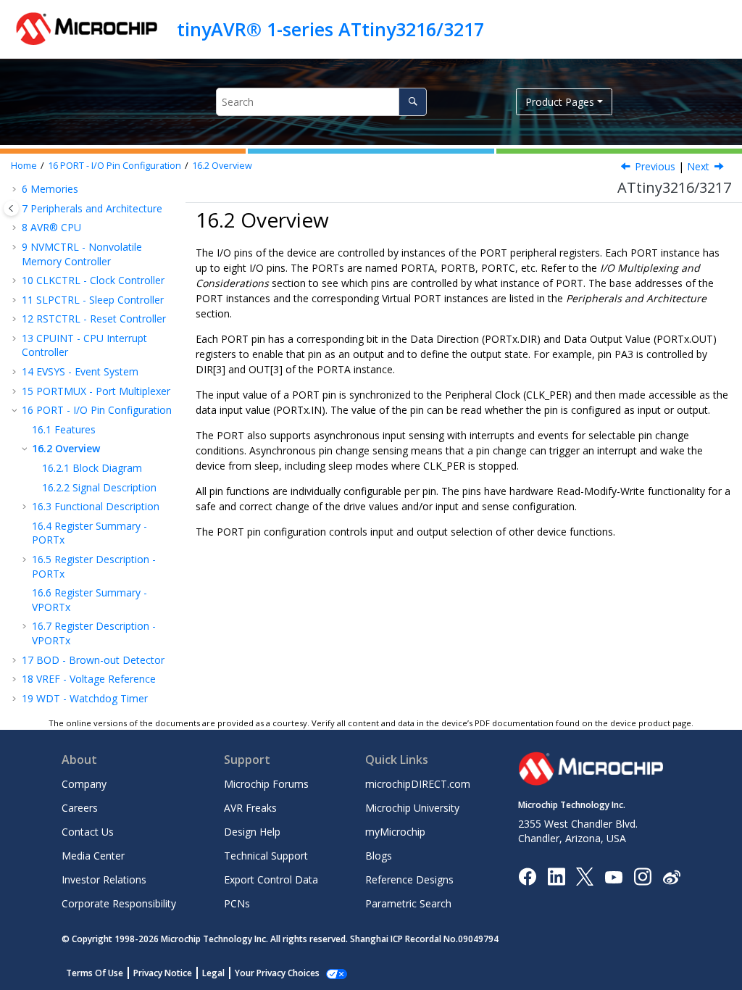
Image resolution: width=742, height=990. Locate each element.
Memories (50, 189)
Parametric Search (408, 903)
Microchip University (412, 808)
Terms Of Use (94, 973)
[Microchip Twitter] (584, 876)
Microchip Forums (266, 784)
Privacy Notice (162, 973)
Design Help (252, 832)
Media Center (93, 855)
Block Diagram (92, 468)
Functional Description (95, 506)
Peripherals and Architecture (92, 208)
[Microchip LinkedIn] (556, 876)
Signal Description (99, 487)
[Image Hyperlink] (613, 876)
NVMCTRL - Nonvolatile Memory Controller (82, 254)
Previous (655, 166)
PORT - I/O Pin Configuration (114, 165)
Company (84, 784)
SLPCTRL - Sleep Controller (93, 300)
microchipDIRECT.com (417, 784)
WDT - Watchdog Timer (85, 698)
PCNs (237, 903)
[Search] (413, 102)
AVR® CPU (51, 227)
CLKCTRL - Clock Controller (93, 280)
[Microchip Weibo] (671, 876)
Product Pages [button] (559, 102)
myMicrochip (395, 832)
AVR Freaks (250, 808)
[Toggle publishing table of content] (11, 208)
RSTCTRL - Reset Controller (94, 318)
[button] (16, 189)
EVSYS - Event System (80, 371)
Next (698, 166)
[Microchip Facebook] (527, 876)
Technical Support (266, 855)
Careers (80, 808)
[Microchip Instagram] (642, 876)
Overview (222, 165)
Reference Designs (409, 879)
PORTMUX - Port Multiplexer (96, 391)
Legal (213, 973)
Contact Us (88, 832)
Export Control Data (271, 879)
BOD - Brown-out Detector (93, 660)
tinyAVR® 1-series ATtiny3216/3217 (330, 29)
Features (64, 429)
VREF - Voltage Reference (89, 679)
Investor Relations (104, 879)
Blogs (378, 855)
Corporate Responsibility (119, 903)
